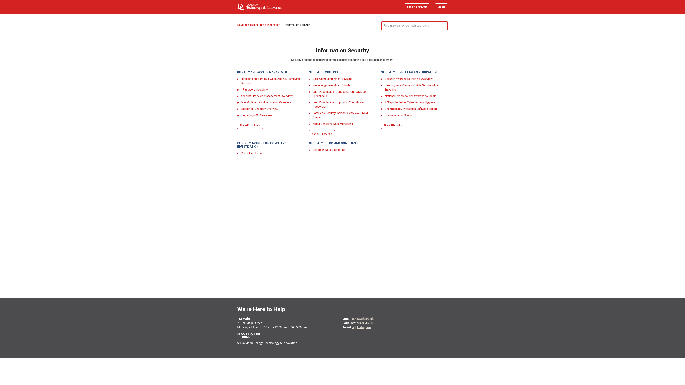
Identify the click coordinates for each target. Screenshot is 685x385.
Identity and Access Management (263, 72)
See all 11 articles (322, 133)
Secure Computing (323, 72)
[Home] (259, 7)
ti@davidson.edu (363, 319)
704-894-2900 (365, 323)
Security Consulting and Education (409, 72)
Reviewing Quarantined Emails (331, 85)
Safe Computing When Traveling (332, 79)
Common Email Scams (399, 115)
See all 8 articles (393, 125)
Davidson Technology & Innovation (258, 25)
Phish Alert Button (252, 153)
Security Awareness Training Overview (409, 79)
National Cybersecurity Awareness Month (410, 96)
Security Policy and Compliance (334, 143)
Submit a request (417, 6)
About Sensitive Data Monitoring (333, 123)
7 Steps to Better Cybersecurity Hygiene (410, 102)
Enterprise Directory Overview (259, 109)
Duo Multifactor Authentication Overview (266, 102)
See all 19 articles (250, 125)
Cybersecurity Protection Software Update (411, 109)
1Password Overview (254, 89)
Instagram (364, 327)
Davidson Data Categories (329, 150)
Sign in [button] (441, 6)
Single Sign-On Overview (256, 115)
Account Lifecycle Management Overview (267, 96)
